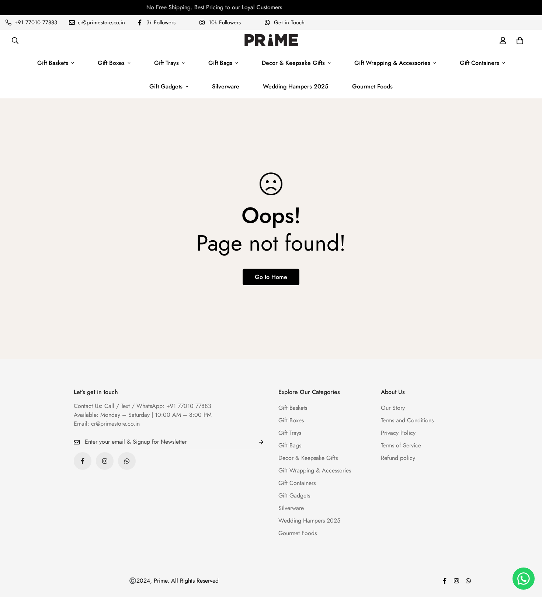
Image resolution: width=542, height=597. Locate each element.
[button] (519, 40)
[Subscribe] (255, 442)
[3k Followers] (82, 461)
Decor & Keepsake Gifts (293, 63)
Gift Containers (479, 63)
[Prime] (271, 40)
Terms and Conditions (407, 420)
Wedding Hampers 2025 (296, 86)
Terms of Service (401, 445)
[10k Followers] (105, 461)
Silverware (225, 86)
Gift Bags (220, 63)
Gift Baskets (52, 63)
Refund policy (398, 458)
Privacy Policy (398, 433)
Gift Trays (166, 63)
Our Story (393, 408)
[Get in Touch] (127, 461)
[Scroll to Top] (527, 556)
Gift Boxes (111, 63)
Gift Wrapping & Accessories (392, 63)
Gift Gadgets (166, 86)
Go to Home (271, 277)
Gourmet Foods (372, 86)
